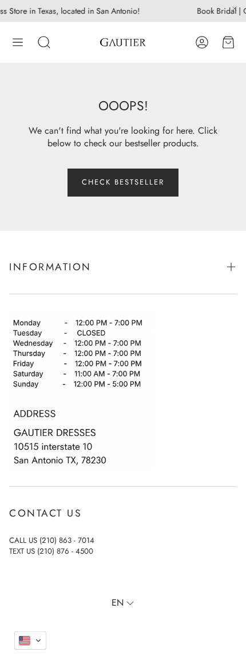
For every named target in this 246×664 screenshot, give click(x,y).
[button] (17, 42)
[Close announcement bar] (234, 8)
